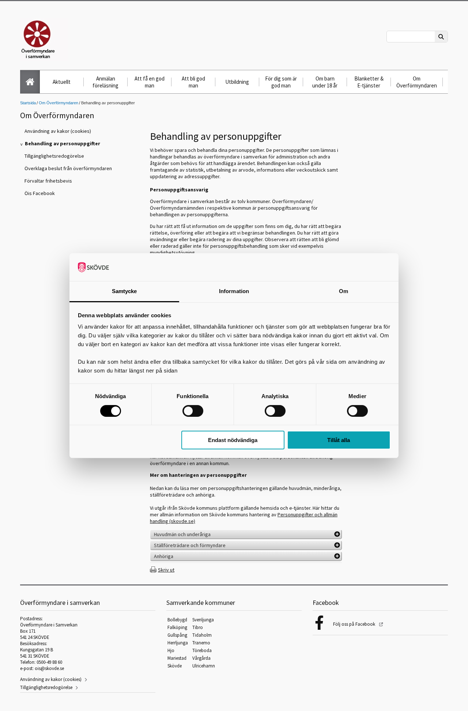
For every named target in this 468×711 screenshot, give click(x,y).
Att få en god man (150, 82)
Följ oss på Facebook (354, 624)
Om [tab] (343, 291)
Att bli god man (193, 82)
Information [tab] (234, 291)
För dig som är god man (281, 82)
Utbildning (237, 81)
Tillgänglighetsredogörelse (46, 687)
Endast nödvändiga (232, 440)
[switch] (192, 411)
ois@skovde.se (49, 668)
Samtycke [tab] (124, 291)
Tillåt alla (338, 440)
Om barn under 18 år (324, 82)
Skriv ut (166, 569)
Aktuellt (62, 81)
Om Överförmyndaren (416, 82)
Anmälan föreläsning (105, 82)
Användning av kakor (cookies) (51, 679)
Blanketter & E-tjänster (369, 82)
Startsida (28, 103)
